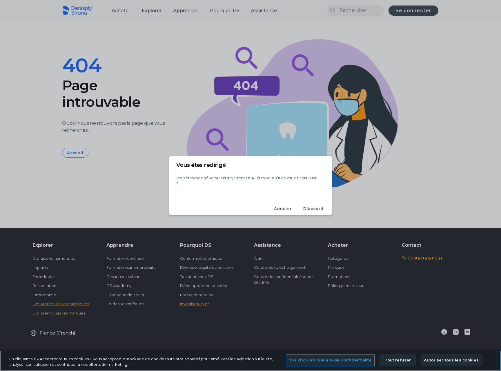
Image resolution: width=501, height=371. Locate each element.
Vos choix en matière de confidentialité (330, 360)
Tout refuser (398, 360)
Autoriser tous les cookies (451, 360)
